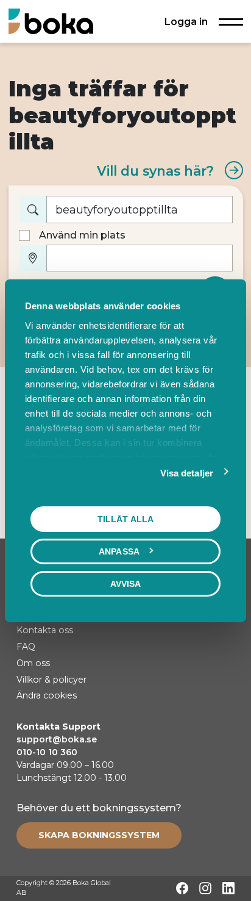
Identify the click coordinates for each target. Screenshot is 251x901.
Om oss (33, 663)
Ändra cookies (46, 695)
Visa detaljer (186, 472)
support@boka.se (56, 739)
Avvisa (125, 583)
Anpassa (119, 551)
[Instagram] (205, 888)
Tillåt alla (125, 518)
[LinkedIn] (228, 888)
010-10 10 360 (46, 752)
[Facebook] (182, 888)
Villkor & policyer (51, 679)
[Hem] (51, 21)
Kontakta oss (44, 630)
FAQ (25, 646)
